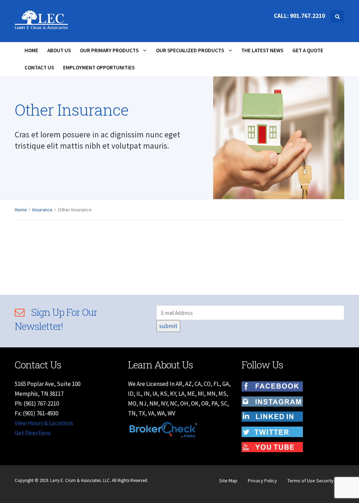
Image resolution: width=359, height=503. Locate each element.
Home (31, 50)
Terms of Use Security (310, 480)
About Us (59, 50)
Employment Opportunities (99, 67)
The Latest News (262, 50)
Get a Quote (307, 50)
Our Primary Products (110, 50)
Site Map (228, 480)
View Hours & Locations (44, 423)
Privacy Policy (262, 480)
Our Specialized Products (190, 50)
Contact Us (39, 67)
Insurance (42, 209)
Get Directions (33, 433)
